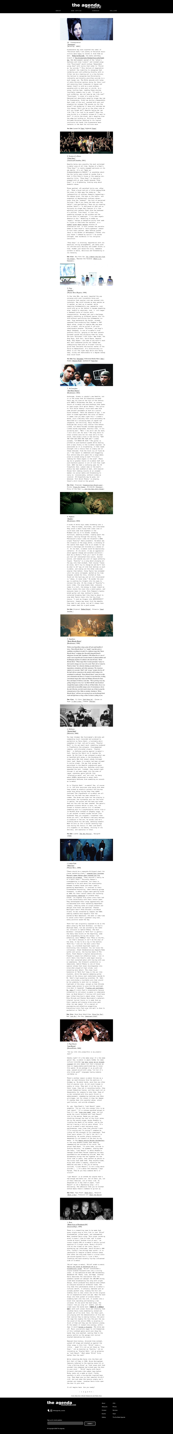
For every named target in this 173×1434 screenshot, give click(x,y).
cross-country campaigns (76, 895)
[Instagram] (51, 1410)
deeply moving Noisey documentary (91, 1140)
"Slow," (102, 359)
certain (85, 224)
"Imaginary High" (91, 1016)
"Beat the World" (95, 1194)
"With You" (70, 865)
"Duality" (70, 519)
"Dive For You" (97, 1014)
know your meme (85, 1112)
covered (70, 1064)
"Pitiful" (99, 487)
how (83, 1062)
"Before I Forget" (86, 609)
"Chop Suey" (71, 158)
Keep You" (94, 361)
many (86, 1062)
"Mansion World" (77, 361)
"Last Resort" (71, 1046)
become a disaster (85, 1327)
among (80, 224)
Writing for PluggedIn (78, 56)
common (69, 224)
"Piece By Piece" (79, 487)
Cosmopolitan (92, 485)
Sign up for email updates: (54, 1420)
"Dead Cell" (88, 1192)
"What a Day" (72, 1194)
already (101, 1062)
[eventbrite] (48, 1410)
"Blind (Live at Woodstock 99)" (77, 1224)
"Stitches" (70, 290)
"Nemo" (94, 128)
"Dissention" (80, 359)
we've (96, 1062)
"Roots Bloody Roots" (74, 641)
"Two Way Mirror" (85, 833)
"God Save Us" (88, 699)
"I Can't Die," (77, 701)
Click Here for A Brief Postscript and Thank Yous (86, 1395)
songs (91, 1062)
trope (75, 224)
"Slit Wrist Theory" (73, 390)
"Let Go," (73, 1016)
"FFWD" (69, 835)
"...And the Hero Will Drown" (93, 489)
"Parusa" (92, 701)
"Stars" (83, 128)
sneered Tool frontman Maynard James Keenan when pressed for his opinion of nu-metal (85, 875)
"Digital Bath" (71, 731)
